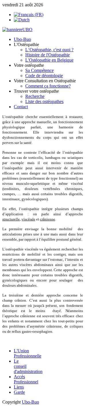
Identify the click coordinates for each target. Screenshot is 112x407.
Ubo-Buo (30, 402)
